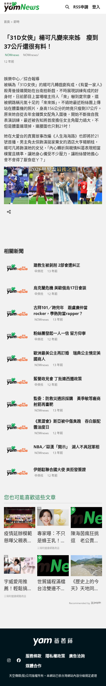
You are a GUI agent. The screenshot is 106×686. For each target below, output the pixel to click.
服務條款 (33, 656)
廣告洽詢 (77, 656)
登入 (96, 7)
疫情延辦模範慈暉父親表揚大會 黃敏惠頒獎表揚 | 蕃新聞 (18, 537)
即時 (16, 22)
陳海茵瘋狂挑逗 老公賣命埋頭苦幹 (85, 537)
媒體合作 (33, 665)
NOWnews (12, 55)
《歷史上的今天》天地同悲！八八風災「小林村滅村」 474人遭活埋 (86, 585)
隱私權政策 (55, 656)
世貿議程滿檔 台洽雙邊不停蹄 (51, 585)
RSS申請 (80, 7)
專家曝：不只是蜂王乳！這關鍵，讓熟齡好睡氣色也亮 (51, 537)
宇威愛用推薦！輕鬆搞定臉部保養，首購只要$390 (18, 585)
